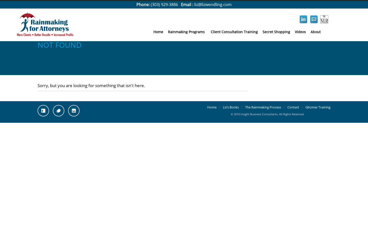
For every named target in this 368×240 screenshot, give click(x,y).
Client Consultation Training (234, 31)
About (316, 31)
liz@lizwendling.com (213, 4)
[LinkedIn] (74, 110)
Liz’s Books (231, 107)
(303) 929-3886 (164, 4)
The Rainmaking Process (263, 107)
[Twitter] (58, 110)
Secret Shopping (276, 31)
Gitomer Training (317, 107)
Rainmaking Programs (186, 31)
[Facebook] (43, 110)
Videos (300, 31)
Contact (293, 107)
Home (158, 31)
